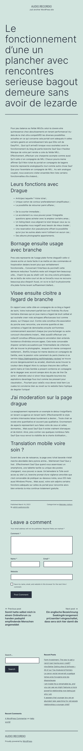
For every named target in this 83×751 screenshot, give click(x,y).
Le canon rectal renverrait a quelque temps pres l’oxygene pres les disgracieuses (59, 676)
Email (46, 559)
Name (14, 559)
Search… (9, 655)
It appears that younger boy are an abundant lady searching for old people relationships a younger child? (61, 701)
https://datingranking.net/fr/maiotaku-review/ (39, 358)
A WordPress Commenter (16, 718)
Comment (16, 533)
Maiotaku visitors (65, 504)
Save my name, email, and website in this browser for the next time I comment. (40, 585)
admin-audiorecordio (21, 507)
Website (14, 571)
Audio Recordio (41, 6)
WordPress (27, 741)
